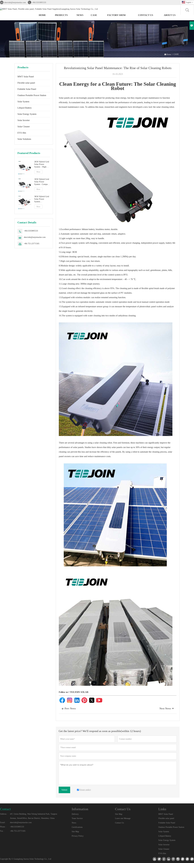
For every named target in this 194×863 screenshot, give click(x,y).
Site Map (75, 832)
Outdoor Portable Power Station (31, 95)
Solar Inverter (23, 120)
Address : (4, 814)
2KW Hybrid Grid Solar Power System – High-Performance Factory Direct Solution (41, 164)
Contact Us (119, 823)
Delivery (75, 814)
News (74, 823)
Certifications (77, 827)
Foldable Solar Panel (26, 89)
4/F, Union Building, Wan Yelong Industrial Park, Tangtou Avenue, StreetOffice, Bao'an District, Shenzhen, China (33, 816)
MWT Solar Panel (25, 76)
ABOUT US (170, 15)
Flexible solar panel (26, 83)
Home (42, 15)
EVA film (21, 133)
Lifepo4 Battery (24, 108)
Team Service (77, 818)
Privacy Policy (78, 836)
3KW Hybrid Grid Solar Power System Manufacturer (41, 199)
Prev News (69, 708)
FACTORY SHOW (116, 15)
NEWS (80, 15)
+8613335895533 (39, 2)
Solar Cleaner (23, 126)
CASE (94, 15)
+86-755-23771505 (31, 244)
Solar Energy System (26, 114)
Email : (3, 822)
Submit (64, 790)
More (38, 172)
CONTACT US (145, 15)
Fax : (2, 831)
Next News (166, 708)
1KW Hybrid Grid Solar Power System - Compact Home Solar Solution (41, 182)
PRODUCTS (61, 15)
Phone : (3, 827)
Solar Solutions (24, 139)
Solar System (23, 101)
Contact (5, 809)
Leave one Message (123, 818)
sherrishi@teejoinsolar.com (15, 2)
